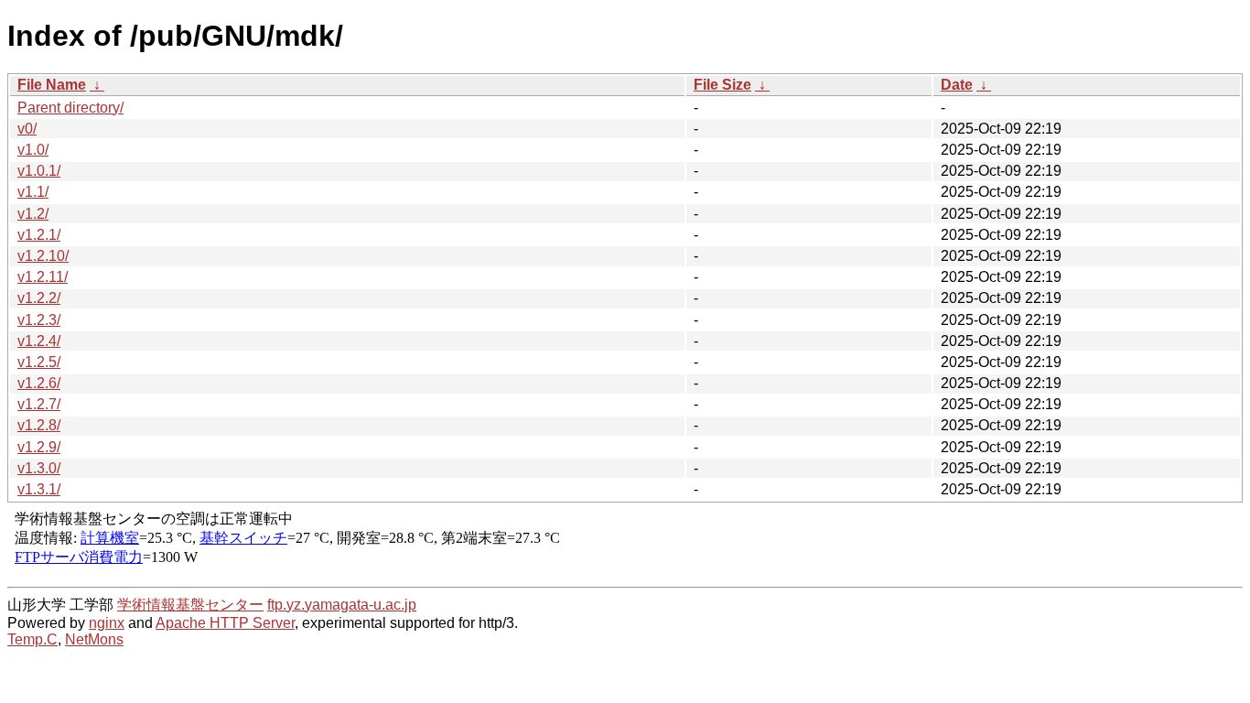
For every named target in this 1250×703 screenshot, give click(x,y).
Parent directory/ (70, 107)
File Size (722, 84)
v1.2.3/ (38, 320)
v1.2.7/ (38, 404)
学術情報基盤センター (190, 604)
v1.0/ (32, 149)
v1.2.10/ (43, 256)
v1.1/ (32, 192)
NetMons (94, 639)
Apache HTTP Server (225, 623)
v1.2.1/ (38, 235)
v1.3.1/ (38, 489)
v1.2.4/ (38, 341)
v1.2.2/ (38, 298)
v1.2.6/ (38, 383)
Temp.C (32, 639)
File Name (51, 84)
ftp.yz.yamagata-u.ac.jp (341, 604)
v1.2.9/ (38, 447)
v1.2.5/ (38, 362)
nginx (106, 623)
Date (957, 84)
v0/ (27, 128)
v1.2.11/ (42, 277)
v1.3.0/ (38, 468)
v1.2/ (32, 214)
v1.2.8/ (38, 425)
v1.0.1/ (38, 170)
